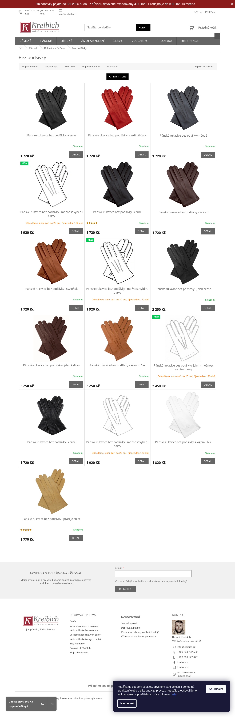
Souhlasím (216, 689)
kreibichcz (182, 662)
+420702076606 (186, 672)
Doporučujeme (30, 66)
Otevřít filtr (117, 76)
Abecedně (112, 66)
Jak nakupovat (129, 623)
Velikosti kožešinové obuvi (84, 630)
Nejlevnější (51, 66)
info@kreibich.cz (186, 646)
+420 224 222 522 (187, 652)
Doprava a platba (130, 627)
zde (174, 694)
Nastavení (127, 703)
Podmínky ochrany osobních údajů (140, 632)
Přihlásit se (125, 589)
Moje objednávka (79, 652)
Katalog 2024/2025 (80, 648)
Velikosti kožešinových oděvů (86, 639)
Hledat (143, 27)
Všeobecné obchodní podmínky (138, 636)
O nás (73, 621)
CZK (196, 12)
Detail (76, 154)
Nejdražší (70, 66)
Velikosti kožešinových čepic (85, 634)
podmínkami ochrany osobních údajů (167, 581)
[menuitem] (25, 41)
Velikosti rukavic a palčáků (84, 626)
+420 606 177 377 (187, 657)
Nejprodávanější (91, 66)
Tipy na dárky (77, 643)
